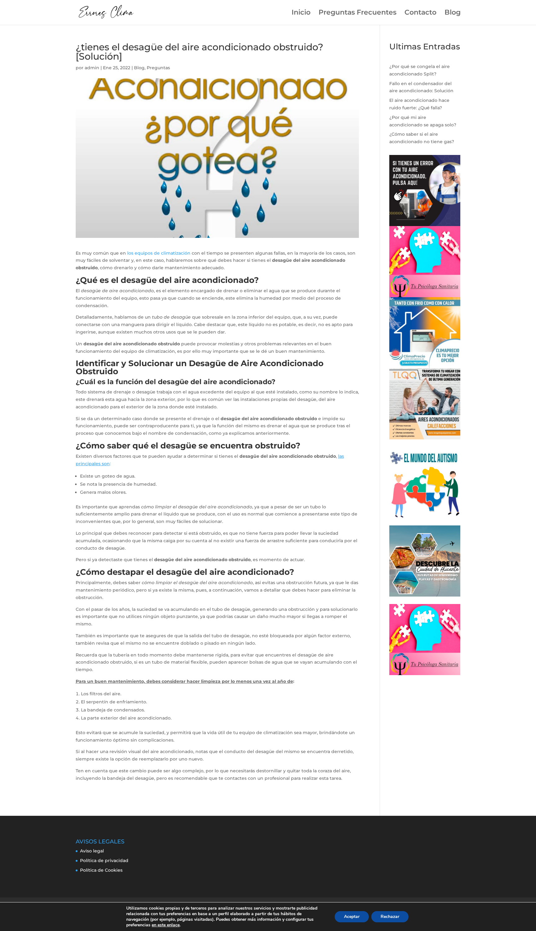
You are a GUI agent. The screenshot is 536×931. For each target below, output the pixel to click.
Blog (452, 13)
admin (92, 67)
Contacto (420, 13)
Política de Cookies (101, 870)
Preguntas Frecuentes (357, 13)
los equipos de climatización (158, 253)
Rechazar (390, 917)
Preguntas (158, 67)
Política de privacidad (104, 860)
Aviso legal (92, 851)
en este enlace (166, 925)
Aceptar (352, 917)
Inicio (301, 13)
